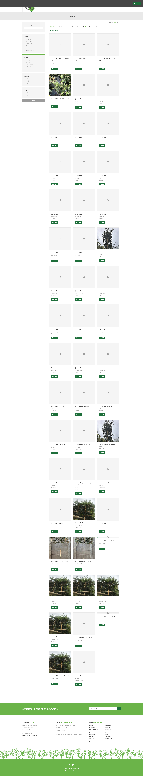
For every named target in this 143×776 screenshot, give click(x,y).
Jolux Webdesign (74, 770)
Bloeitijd (26, 76)
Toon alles (52, 26)
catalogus (82, 8)
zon (27, 95)
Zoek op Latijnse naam (30, 25)
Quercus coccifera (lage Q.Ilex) (60, 98)
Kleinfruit (107, 727)
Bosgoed (29, 43)
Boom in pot (29, 41)
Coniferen (91, 738)
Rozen (107, 734)
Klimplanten (108, 729)
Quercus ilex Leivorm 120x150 (107, 599)
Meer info (54, 68)
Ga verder (137, 3)
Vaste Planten (108, 740)
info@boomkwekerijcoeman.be (29, 735)
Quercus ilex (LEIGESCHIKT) (83, 444)
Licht (25, 90)
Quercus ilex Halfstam (105, 483)
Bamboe (91, 725)
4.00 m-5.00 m (30, 64)
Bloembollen (92, 727)
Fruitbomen (92, 740)
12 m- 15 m (29, 60)
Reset (33, 100)
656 (27, 81)
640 (27, 78)
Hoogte (26, 57)
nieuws (90, 8)
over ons (99, 8)
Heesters (29, 45)
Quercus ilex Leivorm (81, 522)
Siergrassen (108, 736)
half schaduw (30, 92)
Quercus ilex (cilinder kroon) (107, 368)
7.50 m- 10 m (29, 69)
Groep (26, 36)
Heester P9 (108, 725)
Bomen (28, 39)
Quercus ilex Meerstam (81, 676)
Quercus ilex (78, 99)
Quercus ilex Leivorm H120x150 (84, 637)
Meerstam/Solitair (31, 48)
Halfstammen (30, 50)
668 (27, 83)
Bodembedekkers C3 (94, 731)
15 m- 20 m (29, 62)
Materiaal (107, 731)
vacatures (109, 8)
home (73, 8)
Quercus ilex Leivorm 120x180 (60, 637)
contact (118, 8)
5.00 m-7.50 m (30, 66)
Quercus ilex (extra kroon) (58, 406)
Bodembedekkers (93, 729)
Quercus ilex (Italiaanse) (82, 406)
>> (56, 692)
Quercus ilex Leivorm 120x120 (60, 561)
